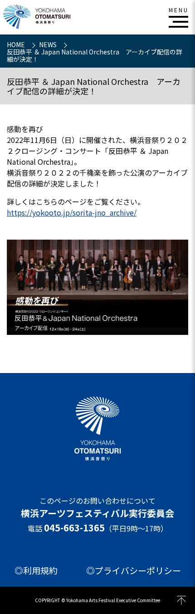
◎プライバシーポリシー (133, 570)
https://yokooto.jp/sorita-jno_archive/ (71, 212)
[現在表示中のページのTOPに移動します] (181, 600)
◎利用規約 (36, 570)
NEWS (48, 44)
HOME (16, 44)
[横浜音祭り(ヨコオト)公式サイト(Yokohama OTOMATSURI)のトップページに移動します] (36, 17)
